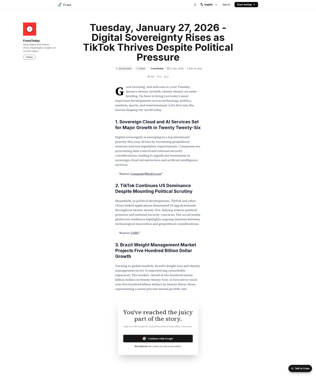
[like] (158, 77)
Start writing (244, 4)
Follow (29, 57)
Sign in (226, 4)
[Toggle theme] (195, 5)
